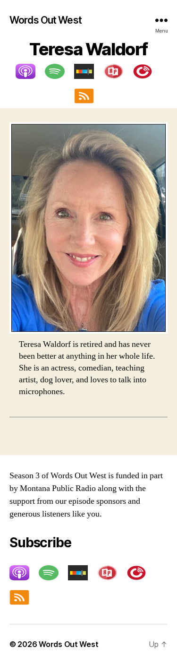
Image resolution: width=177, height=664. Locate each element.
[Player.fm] (147, 71)
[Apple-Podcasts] (30, 71)
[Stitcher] (88, 71)
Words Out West (45, 20)
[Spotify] (59, 71)
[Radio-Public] (118, 71)
